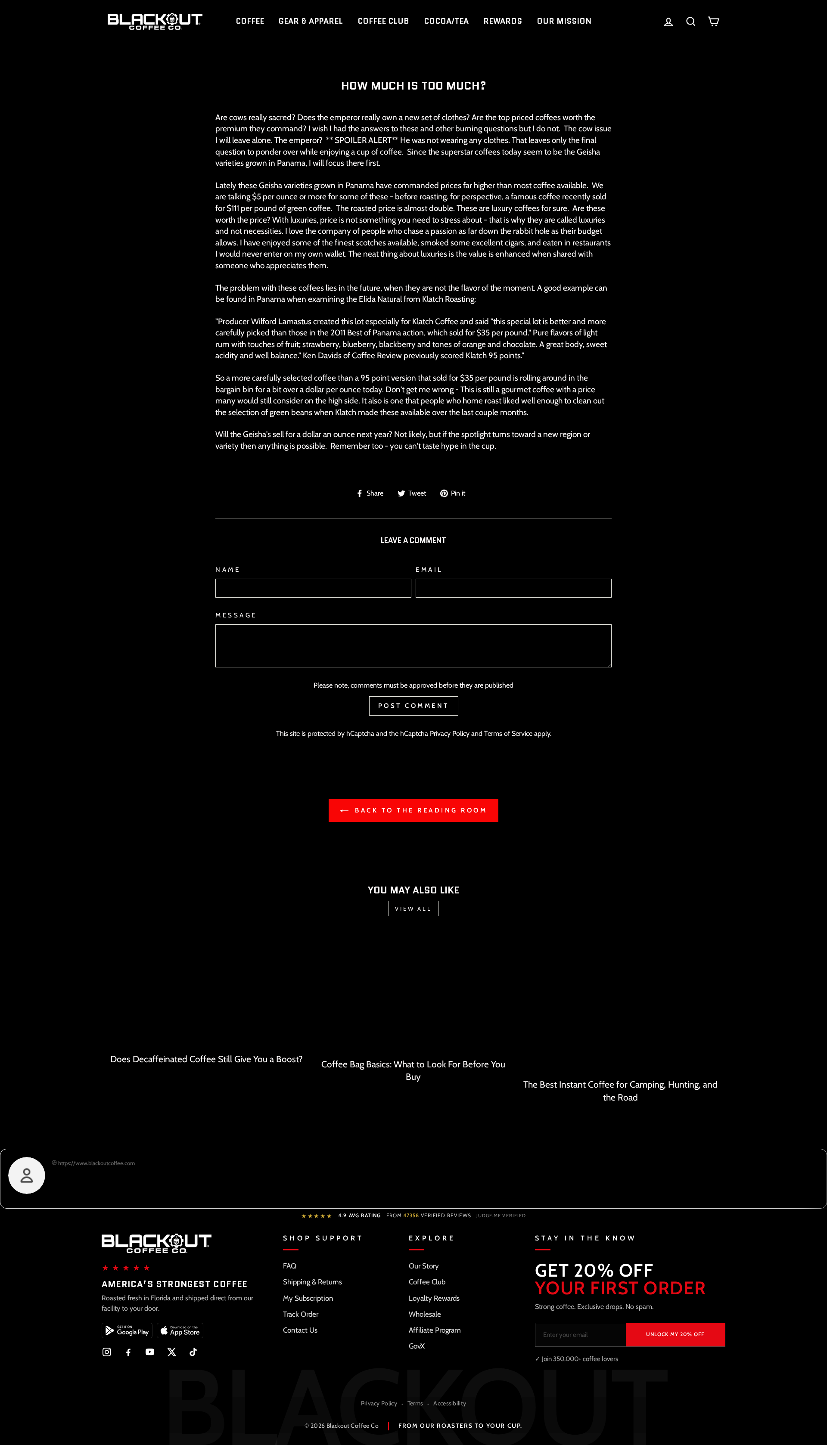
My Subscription (308, 1298)
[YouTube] (150, 1352)
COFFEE (250, 21)
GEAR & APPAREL (311, 21)
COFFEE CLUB (383, 21)
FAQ (289, 1266)
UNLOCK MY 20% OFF (675, 1334)
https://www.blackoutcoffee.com (96, 1163)
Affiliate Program (435, 1330)
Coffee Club (427, 1282)
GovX (417, 1346)
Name (227, 569)
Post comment (413, 706)
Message (236, 615)
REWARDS (502, 21)
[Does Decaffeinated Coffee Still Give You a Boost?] (206, 991)
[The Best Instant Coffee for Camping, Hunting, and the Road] (620, 1004)
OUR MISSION (564, 21)
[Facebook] (128, 1352)
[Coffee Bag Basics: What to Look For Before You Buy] (414, 993)
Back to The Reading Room (420, 810)
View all (413, 908)
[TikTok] (193, 1352)
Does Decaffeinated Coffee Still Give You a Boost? (206, 1059)
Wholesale (425, 1314)
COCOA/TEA (446, 21)
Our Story (424, 1266)
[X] (171, 1352)
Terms (415, 1403)
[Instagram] (107, 1352)
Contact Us (300, 1330)
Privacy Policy (449, 733)
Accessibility (449, 1403)
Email (429, 569)
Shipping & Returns (312, 1282)
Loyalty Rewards (434, 1298)
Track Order (300, 1314)
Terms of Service (508, 733)
